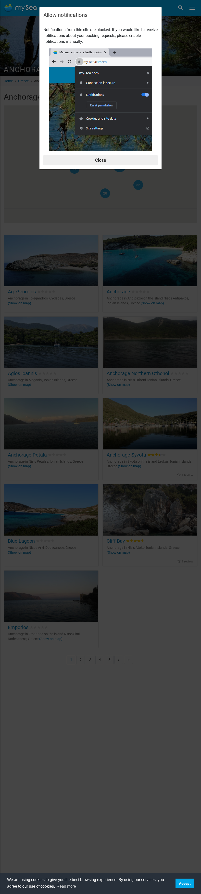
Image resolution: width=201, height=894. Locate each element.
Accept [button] (185, 883)
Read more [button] (66, 886)
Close (100, 160)
